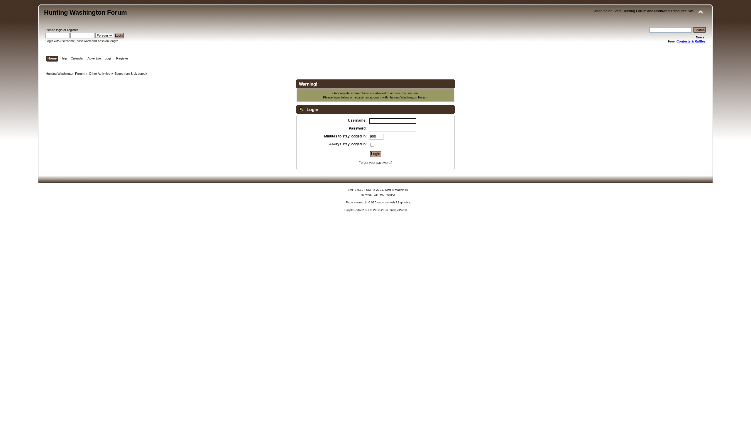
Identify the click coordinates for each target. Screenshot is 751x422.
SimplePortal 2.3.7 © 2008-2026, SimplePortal (375, 210)
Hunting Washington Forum (85, 12)
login (59, 30)
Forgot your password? (375, 162)
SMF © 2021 (374, 189)
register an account (367, 97)
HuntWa (366, 194)
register (72, 30)
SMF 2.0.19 (355, 189)
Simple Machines (396, 189)
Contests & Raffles (691, 41)
